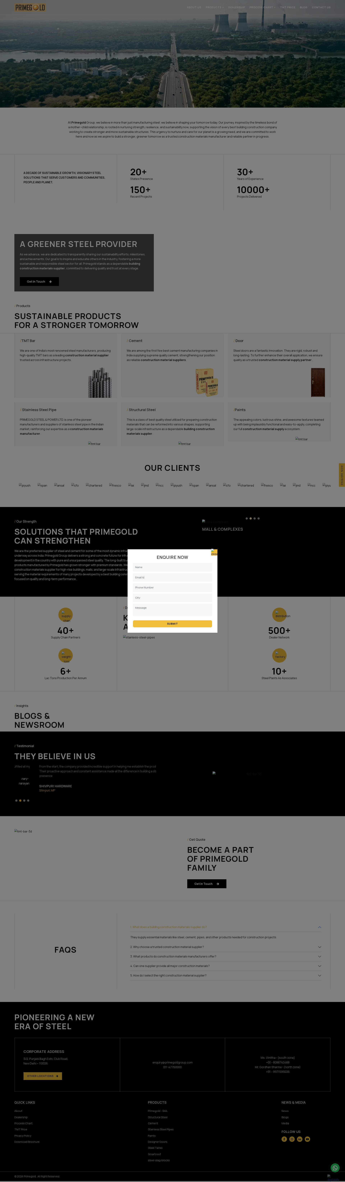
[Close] (214, 552)
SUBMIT (172, 623)
